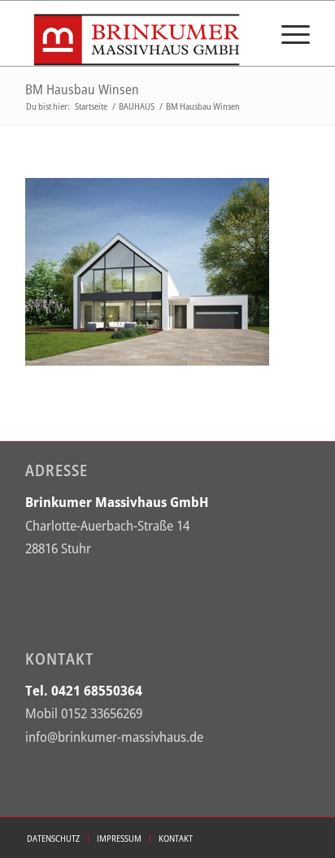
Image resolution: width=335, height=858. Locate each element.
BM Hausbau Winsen (82, 89)
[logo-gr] (139, 33)
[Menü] (287, 33)
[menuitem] (287, 33)
